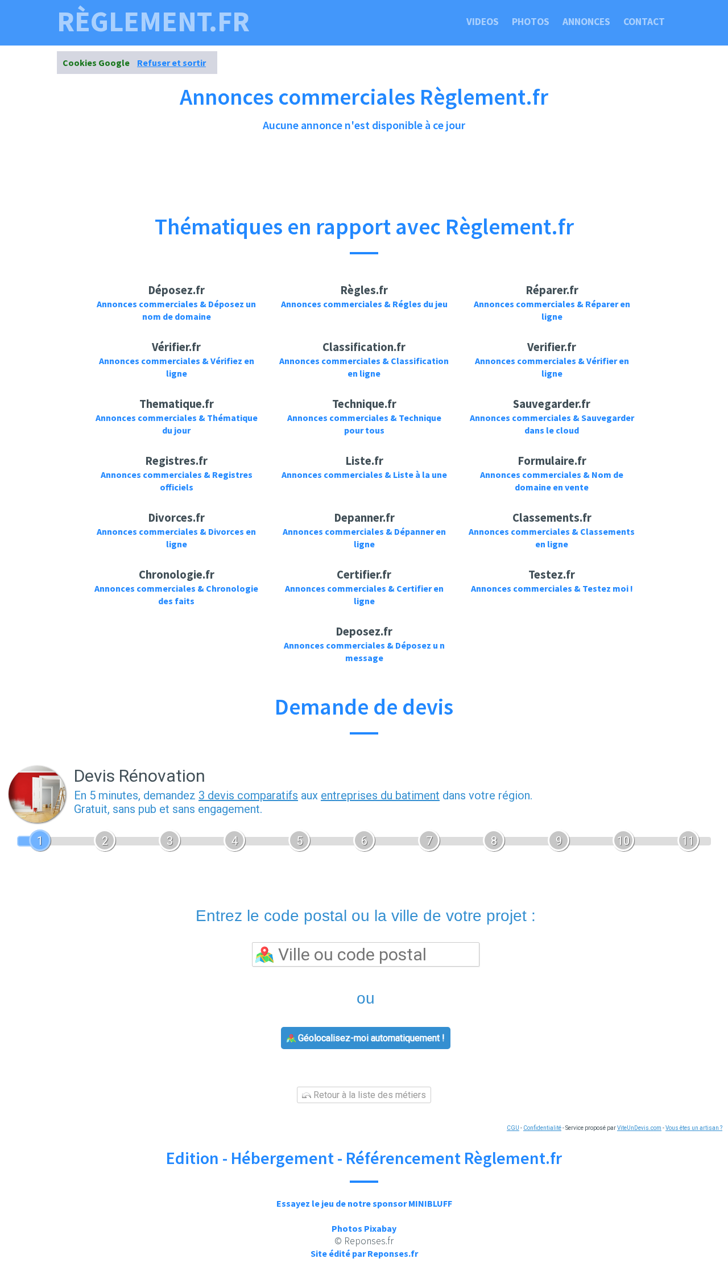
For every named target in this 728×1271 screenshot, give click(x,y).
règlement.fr (153, 21)
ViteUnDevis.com (639, 1128)
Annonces (586, 21)
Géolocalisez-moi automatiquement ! (370, 1038)
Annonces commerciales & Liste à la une (364, 474)
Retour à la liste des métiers (368, 1095)
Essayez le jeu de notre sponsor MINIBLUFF (364, 1203)
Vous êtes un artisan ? (693, 1128)
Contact (644, 21)
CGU (513, 1128)
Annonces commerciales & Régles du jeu (364, 304)
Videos (482, 21)
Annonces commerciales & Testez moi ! (552, 588)
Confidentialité (542, 1128)
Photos (530, 21)
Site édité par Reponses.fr (364, 1253)
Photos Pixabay (364, 1228)
